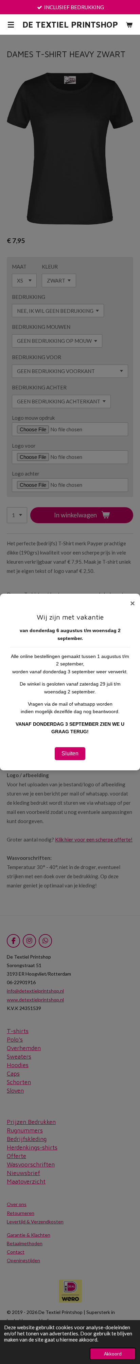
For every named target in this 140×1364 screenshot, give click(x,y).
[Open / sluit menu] (10, 24)
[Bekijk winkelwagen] (129, 24)
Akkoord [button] (113, 1354)
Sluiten (70, 753)
